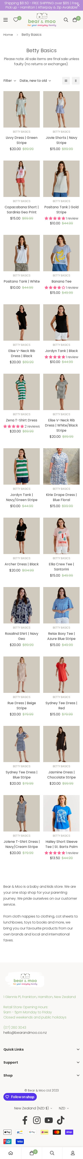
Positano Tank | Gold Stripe (61, 210)
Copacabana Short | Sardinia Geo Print (22, 210)
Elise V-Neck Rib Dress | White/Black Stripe (61, 425)
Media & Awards (16, 1067)
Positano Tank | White (22, 281)
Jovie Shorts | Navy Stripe (61, 140)
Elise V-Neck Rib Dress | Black (21, 353)
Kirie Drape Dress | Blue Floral (61, 497)
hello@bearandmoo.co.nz (25, 1032)
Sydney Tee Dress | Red (61, 706)
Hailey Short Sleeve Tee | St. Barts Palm (61, 844)
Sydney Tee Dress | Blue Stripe (21, 775)
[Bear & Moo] (41, 20)
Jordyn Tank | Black (61, 350)
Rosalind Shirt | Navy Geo (21, 636)
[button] (75, 20)
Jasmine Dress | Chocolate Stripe (61, 775)
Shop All (9, 1086)
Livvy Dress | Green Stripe (21, 140)
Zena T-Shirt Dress (21, 420)
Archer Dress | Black (22, 564)
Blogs (7, 1080)
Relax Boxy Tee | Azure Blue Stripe (61, 636)
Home (8, 34)
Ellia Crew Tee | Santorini (61, 567)
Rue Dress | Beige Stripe (21, 706)
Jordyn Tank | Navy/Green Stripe (21, 497)
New (6, 1100)
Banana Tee (62, 281)
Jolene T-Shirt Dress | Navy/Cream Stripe (22, 844)
